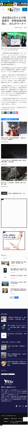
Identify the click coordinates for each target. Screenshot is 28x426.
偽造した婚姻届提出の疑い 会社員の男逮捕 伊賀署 (17, 193)
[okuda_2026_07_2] (14, 5)
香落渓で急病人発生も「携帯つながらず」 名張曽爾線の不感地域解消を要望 (18, 290)
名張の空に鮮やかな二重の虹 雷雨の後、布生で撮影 (18, 283)
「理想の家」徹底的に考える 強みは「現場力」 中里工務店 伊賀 (18, 262)
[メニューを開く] (3, 9)
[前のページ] (11, 297)
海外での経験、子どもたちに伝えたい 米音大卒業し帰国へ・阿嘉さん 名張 (19, 269)
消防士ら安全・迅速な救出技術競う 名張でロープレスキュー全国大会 (13, 138)
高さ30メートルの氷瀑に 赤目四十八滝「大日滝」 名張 (13, 183)
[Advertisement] (14, 213)
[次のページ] (16, 297)
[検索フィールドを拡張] (24, 9)
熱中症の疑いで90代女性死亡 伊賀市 (19, 275)
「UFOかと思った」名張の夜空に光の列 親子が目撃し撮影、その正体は (13, 161)
